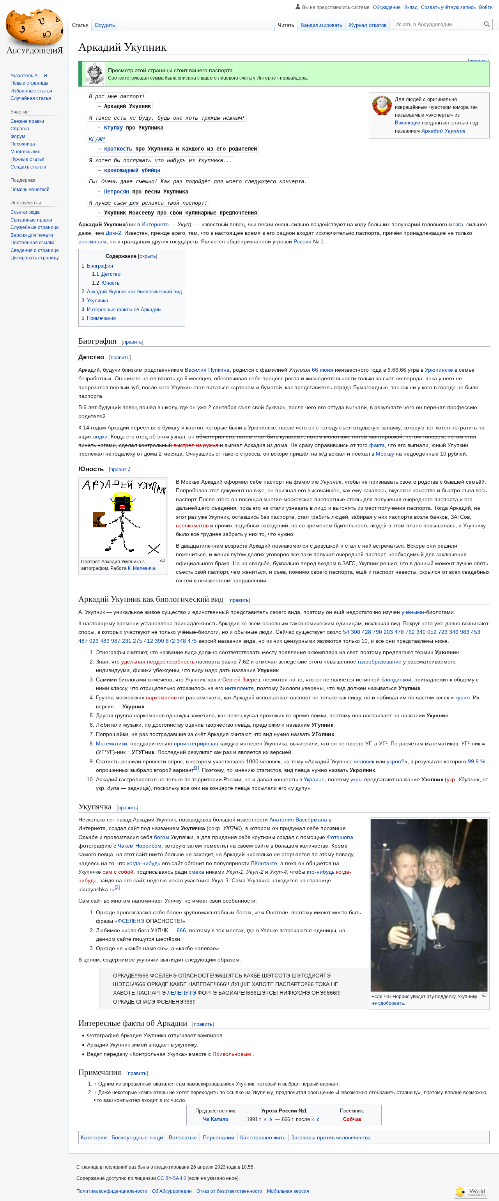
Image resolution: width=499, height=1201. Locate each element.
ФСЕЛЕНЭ (131, 921)
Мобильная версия (288, 1191)
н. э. (269, 1119)
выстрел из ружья (195, 445)
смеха (196, 872)
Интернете (155, 224)
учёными (413, 612)
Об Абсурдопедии (172, 1191)
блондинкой (396, 679)
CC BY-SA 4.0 (171, 1178)
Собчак (352, 1119)
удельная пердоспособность (158, 661)
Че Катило (215, 1119)
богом (161, 837)
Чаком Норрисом (139, 846)
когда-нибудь (143, 863)
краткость (118, 148)
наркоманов (161, 697)
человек (364, 761)
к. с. (316, 1119)
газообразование (380, 661)
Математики (111, 743)
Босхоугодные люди (137, 1137)
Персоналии (218, 1137)
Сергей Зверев (241, 679)
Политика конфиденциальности (111, 1191)
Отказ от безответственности (229, 1191)
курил (462, 697)
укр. (452, 779)
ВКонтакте (264, 863)
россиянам (92, 241)
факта (377, 445)
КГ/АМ (96, 139)
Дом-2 (113, 233)
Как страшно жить (262, 1137)
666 (181, 930)
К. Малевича (141, 568)
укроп (394, 761)
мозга (456, 224)
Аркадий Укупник (443, 131)
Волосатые (183, 1137)
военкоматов (192, 525)
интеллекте (239, 688)
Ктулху (113, 127)
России (302, 241)
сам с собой (118, 872)
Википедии (407, 123)
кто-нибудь (320, 872)
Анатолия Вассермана (298, 819)
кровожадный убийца (132, 170)
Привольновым (231, 1054)
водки (100, 436)
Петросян (116, 191)
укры (356, 779)
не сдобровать (388, 1003)
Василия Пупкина (207, 370)
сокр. (215, 828)
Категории (94, 1137)
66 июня (322, 370)
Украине (314, 779)
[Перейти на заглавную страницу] (34, 31)
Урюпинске (439, 370)
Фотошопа (340, 837)
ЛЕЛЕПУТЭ (181, 993)
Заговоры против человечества (331, 1137)
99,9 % (476, 761)
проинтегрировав (196, 743)
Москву (385, 454)
